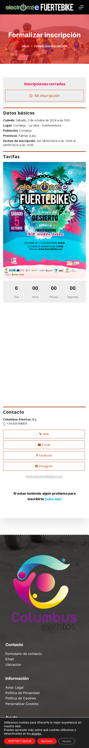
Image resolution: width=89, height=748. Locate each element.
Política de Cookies (20, 698)
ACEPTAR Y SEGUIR (19, 741)
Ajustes (67, 741)
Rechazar (47, 741)
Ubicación (13, 665)
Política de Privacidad (22, 693)
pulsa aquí (53, 499)
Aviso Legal (14, 687)
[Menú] (81, 7)
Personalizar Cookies (21, 704)
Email (9, 659)
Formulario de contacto (23, 654)
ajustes (36, 733)
